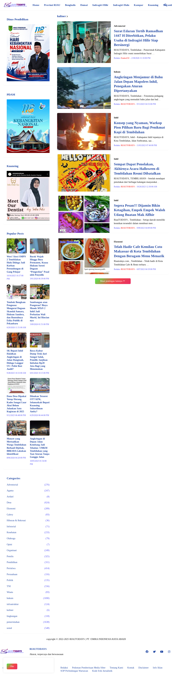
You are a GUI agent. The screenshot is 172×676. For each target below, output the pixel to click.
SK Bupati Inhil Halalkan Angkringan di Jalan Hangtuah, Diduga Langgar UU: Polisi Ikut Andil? (15, 359)
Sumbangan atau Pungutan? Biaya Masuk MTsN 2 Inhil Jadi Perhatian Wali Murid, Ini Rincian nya (39, 311)
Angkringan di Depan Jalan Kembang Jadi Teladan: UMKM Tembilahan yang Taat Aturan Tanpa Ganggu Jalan (39, 447)
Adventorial (28, 484)
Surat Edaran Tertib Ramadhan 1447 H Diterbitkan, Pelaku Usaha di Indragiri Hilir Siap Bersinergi (138, 38)
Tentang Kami (116, 667)
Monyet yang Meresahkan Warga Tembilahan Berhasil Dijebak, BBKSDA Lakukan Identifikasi (16, 446)
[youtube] (162, 652)
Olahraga (28, 538)
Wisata (28, 592)
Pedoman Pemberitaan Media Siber (88, 667)
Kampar (138, 5)
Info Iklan (157, 667)
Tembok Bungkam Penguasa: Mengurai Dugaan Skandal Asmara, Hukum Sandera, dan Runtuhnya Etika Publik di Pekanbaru (16, 313)
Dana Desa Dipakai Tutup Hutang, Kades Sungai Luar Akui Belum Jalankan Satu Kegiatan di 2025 (16, 404)
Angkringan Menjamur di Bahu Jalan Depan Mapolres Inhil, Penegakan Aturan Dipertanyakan (138, 84)
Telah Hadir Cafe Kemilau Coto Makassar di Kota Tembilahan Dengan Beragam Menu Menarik (139, 251)
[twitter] (154, 652)
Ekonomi (28, 508)
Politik (28, 580)
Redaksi (64, 667)
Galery (28, 514)
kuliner (28, 610)
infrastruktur (28, 604)
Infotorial (28, 526)
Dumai (84, 5)
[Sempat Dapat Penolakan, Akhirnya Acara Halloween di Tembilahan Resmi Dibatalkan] (84, 172)
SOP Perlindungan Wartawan (74, 671)
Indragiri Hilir (100, 5)
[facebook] (147, 652)
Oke (12, 666)
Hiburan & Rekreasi (28, 520)
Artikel (28, 496)
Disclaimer (143, 667)
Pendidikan (28, 562)
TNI (28, 586)
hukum (28, 598)
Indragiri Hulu (121, 5)
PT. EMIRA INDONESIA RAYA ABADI (106, 639)
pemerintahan (28, 622)
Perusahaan (28, 574)
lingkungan (28, 616)
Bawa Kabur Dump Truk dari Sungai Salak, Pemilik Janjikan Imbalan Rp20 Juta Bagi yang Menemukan (39, 359)
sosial (28, 628)
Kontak (130, 667)
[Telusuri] (166, 5)
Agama (28, 490)
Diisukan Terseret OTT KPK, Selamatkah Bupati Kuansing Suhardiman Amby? (40, 404)
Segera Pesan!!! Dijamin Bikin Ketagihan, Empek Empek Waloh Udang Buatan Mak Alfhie (139, 210)
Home (36, 5)
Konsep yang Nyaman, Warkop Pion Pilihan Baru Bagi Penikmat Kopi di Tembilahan (139, 127)
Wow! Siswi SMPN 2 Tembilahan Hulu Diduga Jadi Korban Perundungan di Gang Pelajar (16, 264)
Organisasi (28, 550)
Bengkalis (70, 5)
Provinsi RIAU (52, 5)
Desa (28, 502)
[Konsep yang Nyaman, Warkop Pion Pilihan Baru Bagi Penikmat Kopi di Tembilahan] (84, 131)
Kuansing (153, 5)
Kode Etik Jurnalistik (102, 671)
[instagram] (169, 652)
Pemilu (28, 556)
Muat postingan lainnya (111, 281)
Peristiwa (28, 568)
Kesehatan (28, 532)
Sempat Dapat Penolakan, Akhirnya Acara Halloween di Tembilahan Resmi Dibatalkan (137, 168)
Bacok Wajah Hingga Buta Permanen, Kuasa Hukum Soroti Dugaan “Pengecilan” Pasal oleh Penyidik (39, 265)
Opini (28, 544)
